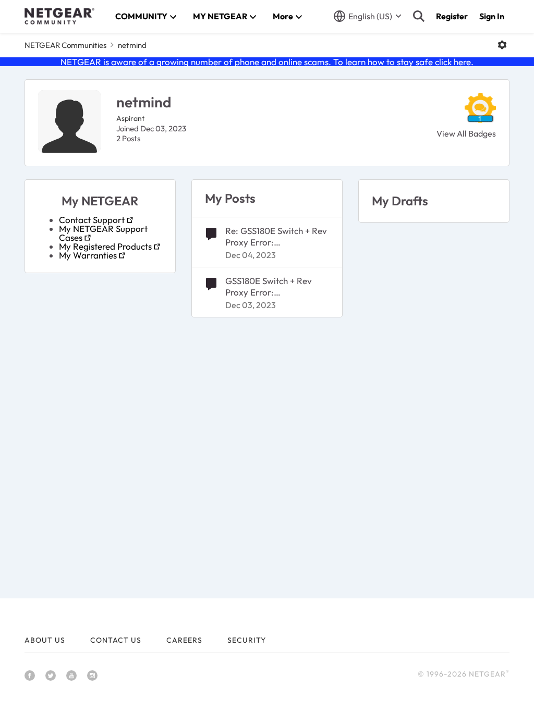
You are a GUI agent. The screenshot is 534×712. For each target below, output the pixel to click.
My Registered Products (105, 246)
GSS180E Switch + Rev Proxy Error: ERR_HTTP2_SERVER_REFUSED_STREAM (275, 286)
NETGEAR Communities (65, 45)
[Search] (418, 16)
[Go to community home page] (59, 16)
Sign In (491, 16)
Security (246, 640)
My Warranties (88, 255)
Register (452, 16)
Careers (184, 640)
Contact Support (92, 219)
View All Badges (466, 133)
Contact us (115, 640)
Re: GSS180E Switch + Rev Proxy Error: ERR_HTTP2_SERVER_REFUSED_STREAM (276, 236)
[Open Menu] (502, 45)
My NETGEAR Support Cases (103, 233)
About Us (45, 640)
